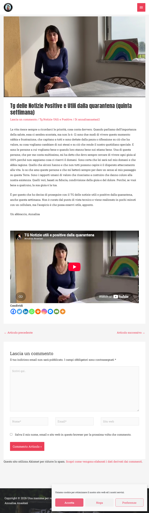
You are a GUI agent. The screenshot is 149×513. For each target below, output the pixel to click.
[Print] (38, 311)
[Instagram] (44, 311)
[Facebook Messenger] (50, 311)
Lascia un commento (23, 119)
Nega (99, 502)
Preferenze (129, 502)
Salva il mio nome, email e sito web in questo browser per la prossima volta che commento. (73, 434)
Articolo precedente (18, 332)
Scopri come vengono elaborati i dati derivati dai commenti (104, 461)
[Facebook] (13, 311)
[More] (62, 311)
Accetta (69, 502)
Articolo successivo (131, 332)
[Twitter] (19, 311)
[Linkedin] (25, 311)
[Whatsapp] (32, 311)
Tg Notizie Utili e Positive (55, 119)
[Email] (56, 311)
